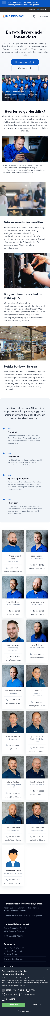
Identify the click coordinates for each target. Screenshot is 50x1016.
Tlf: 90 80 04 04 (14, 568)
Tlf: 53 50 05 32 (38, 654)
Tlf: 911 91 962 (14, 656)
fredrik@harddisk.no (37, 568)
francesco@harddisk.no (13, 883)
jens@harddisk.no (37, 794)
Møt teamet (23, 68)
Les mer (22, 985)
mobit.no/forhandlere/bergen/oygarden (24, 915)
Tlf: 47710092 (38, 702)
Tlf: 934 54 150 (38, 565)
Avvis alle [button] (37, 1005)
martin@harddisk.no (37, 840)
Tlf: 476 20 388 (38, 791)
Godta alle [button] (13, 1005)
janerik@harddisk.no (37, 751)
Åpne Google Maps (14, 959)
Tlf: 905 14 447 (14, 836)
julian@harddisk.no (37, 614)
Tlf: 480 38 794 (14, 793)
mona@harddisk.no (37, 705)
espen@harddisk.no (13, 749)
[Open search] (34, 16)
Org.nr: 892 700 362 (14, 936)
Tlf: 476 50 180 (38, 836)
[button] (25, 1011)
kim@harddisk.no (13, 703)
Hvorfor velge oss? (23, 62)
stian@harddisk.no (13, 614)
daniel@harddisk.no (13, 840)
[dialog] (25, 991)
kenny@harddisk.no (13, 660)
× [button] (47, 970)
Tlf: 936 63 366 (38, 748)
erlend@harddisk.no (13, 797)
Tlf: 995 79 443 (14, 745)
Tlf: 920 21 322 (14, 700)
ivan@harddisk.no (37, 657)
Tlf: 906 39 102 (14, 880)
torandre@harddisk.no (13, 571)
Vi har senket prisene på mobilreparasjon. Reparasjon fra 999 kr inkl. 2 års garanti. (24, 3)
